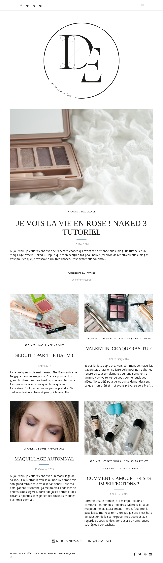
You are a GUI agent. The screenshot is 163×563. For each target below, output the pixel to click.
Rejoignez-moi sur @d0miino (83, 541)
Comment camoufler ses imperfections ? (119, 481)
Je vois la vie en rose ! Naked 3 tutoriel (81, 227)
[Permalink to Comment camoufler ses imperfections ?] (118, 427)
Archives (73, 211)
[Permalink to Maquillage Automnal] (44, 421)
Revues (60, 345)
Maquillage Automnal (44, 458)
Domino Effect (25, 553)
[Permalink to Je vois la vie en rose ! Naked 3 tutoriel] (81, 157)
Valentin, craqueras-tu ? (119, 348)
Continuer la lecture (81, 273)
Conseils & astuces (112, 338)
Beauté (42, 448)
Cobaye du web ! (112, 461)
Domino (82, 35)
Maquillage (88, 211)
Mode (147, 338)
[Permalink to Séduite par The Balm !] (44, 316)
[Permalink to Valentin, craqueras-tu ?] (118, 313)
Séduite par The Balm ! (44, 355)
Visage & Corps (129, 468)
